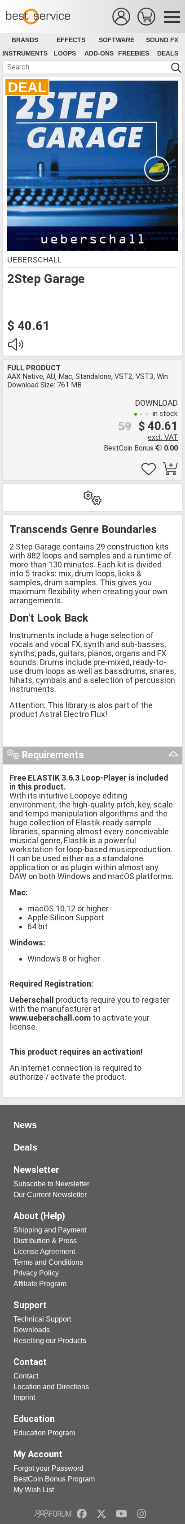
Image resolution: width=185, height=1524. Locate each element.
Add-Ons (99, 53)
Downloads (31, 1330)
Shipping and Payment (49, 1230)
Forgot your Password (48, 1468)
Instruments (25, 53)
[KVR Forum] (53, 1514)
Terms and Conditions (48, 1262)
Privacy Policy (36, 1273)
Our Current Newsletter (50, 1194)
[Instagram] (141, 1514)
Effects (71, 39)
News (25, 1125)
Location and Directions (51, 1387)
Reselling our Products (49, 1340)
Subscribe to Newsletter (51, 1184)
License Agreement (44, 1251)
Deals (167, 53)
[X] (102, 1514)
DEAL (27, 87)
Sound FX (162, 39)
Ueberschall (34, 260)
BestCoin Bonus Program (54, 1479)
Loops (65, 53)
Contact (25, 1376)
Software (116, 39)
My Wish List (33, 1490)
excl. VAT (163, 437)
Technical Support (42, 1319)
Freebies (133, 53)
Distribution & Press (45, 1241)
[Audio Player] (15, 347)
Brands (25, 39)
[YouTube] (121, 1514)
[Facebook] (82, 1514)
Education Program (44, 1433)
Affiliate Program (39, 1284)
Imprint (24, 1397)
